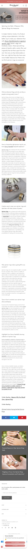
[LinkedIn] (15, 527)
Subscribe (7, 497)
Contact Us (6, 525)
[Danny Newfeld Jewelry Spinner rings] (14, 133)
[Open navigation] (2, 5)
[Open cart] (26, 5)
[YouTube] (12, 527)
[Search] (23, 5)
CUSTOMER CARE (5, 509)
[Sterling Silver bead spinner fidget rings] (14, 76)
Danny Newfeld (9, 147)
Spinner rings (5, 149)
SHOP (3, 505)
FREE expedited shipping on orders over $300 (15, 1)
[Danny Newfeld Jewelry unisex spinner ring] (14, 248)
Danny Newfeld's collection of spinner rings (13, 339)
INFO (3, 514)
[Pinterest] (8, 527)
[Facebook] (2, 527)
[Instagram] (5, 527)
